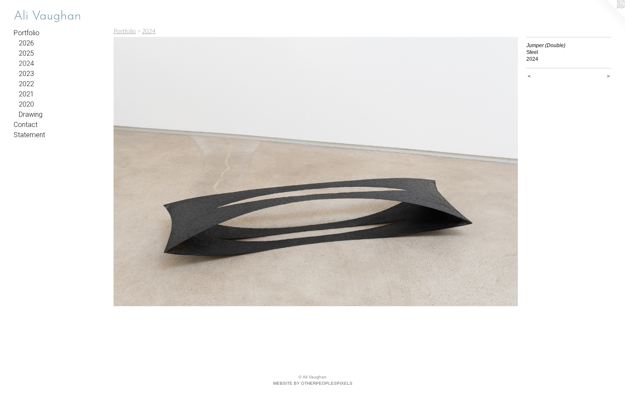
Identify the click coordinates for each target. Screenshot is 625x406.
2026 (26, 43)
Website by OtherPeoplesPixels (312, 383)
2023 (26, 74)
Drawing (31, 114)
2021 (26, 94)
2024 (26, 63)
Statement (29, 135)
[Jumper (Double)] (316, 171)
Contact (25, 125)
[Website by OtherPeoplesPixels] (608, 17)
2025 (26, 53)
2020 (26, 104)
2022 (26, 84)
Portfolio (27, 33)
